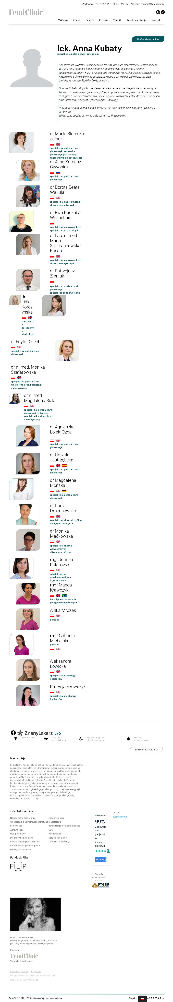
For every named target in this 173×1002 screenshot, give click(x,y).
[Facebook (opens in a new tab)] (158, 12)
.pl (156, 998)
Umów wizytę (148, 39)
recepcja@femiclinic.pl (152, 3)
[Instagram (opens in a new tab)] (163, 12)
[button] (19, 971)
